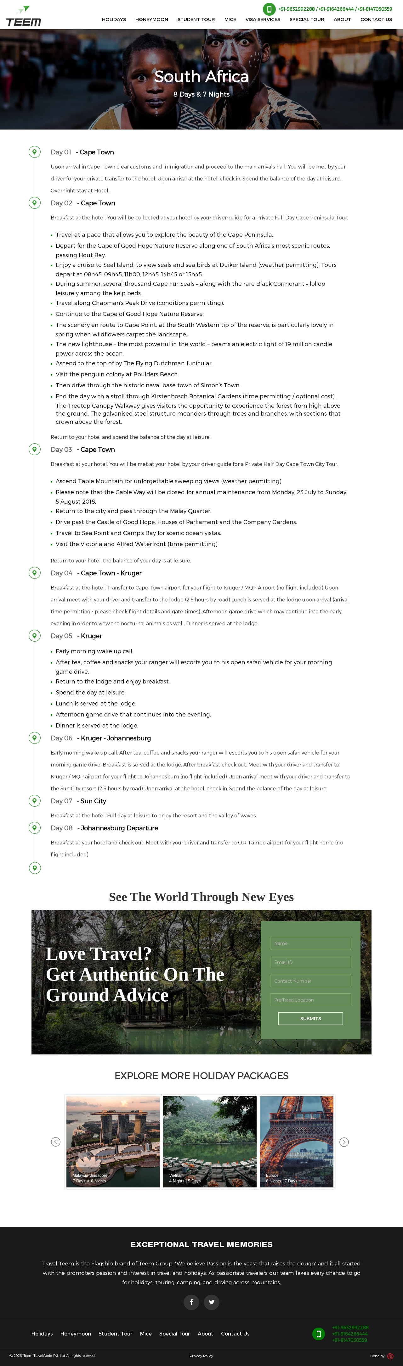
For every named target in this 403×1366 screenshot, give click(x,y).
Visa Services (263, 19)
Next (344, 1142)
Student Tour (116, 1333)
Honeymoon (151, 19)
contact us (376, 19)
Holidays (114, 19)
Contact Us (235, 1333)
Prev (56, 1142)
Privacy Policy (201, 1355)
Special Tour (174, 1333)
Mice (146, 1333)
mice (230, 19)
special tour (307, 19)
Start (328, 1196)
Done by (377, 1356)
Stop (333, 1196)
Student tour (196, 19)
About (342, 19)
